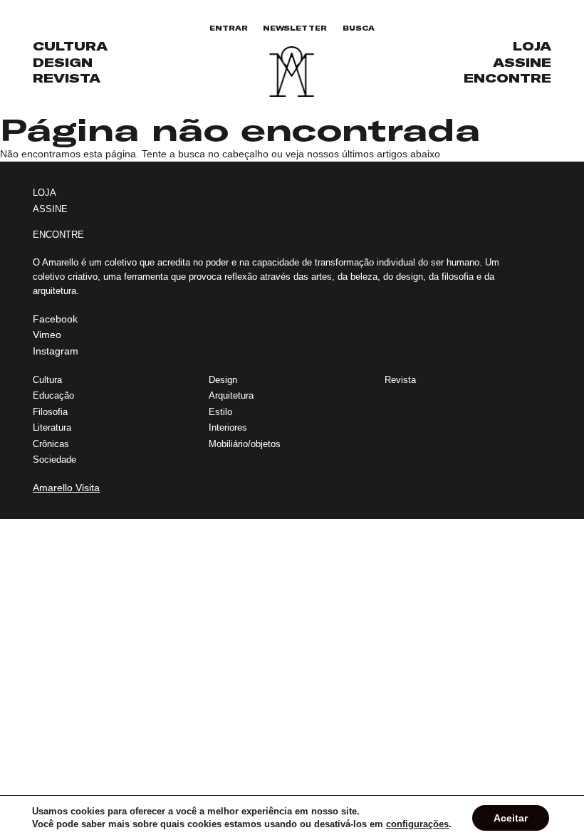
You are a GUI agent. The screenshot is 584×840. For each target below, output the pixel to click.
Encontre (507, 78)
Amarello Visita (66, 487)
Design (63, 63)
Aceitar (511, 818)
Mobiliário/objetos (245, 444)
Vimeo (47, 334)
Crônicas (51, 444)
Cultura (70, 46)
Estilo (220, 411)
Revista (66, 78)
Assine (522, 63)
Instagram (55, 351)
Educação (53, 395)
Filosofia (50, 411)
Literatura (52, 427)
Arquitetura (231, 395)
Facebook (55, 319)
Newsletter (295, 28)
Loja (532, 46)
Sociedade (54, 459)
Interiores (228, 427)
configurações (417, 824)
